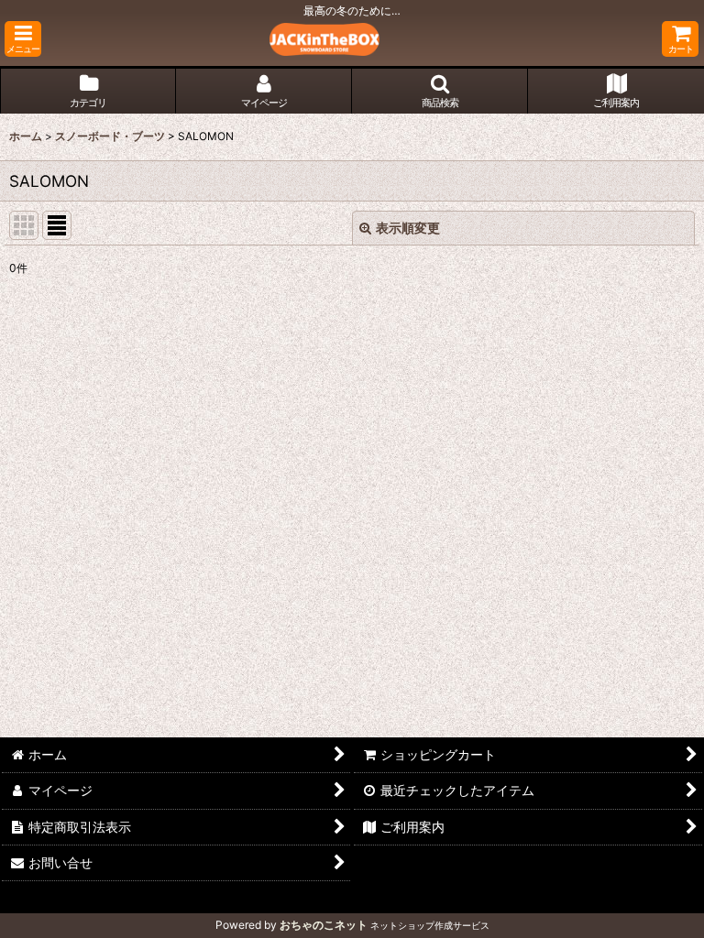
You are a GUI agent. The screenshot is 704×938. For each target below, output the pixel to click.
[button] (23, 39)
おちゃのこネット (324, 925)
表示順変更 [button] (408, 227)
